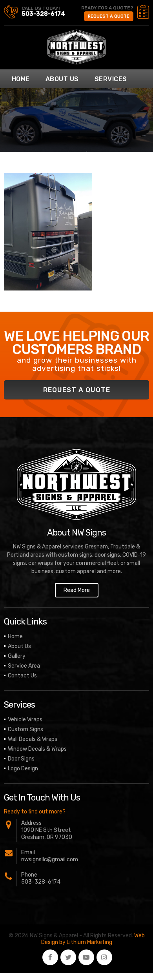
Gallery (17, 656)
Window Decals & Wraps (37, 749)
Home (21, 79)
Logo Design (23, 768)
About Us (62, 79)
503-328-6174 (43, 13)
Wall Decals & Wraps (32, 739)
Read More (77, 590)
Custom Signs (25, 729)
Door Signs (21, 758)
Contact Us (22, 675)
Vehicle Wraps (25, 719)
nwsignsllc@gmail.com (49, 859)
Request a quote (108, 16)
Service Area (24, 666)
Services (111, 79)
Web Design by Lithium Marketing (93, 939)
